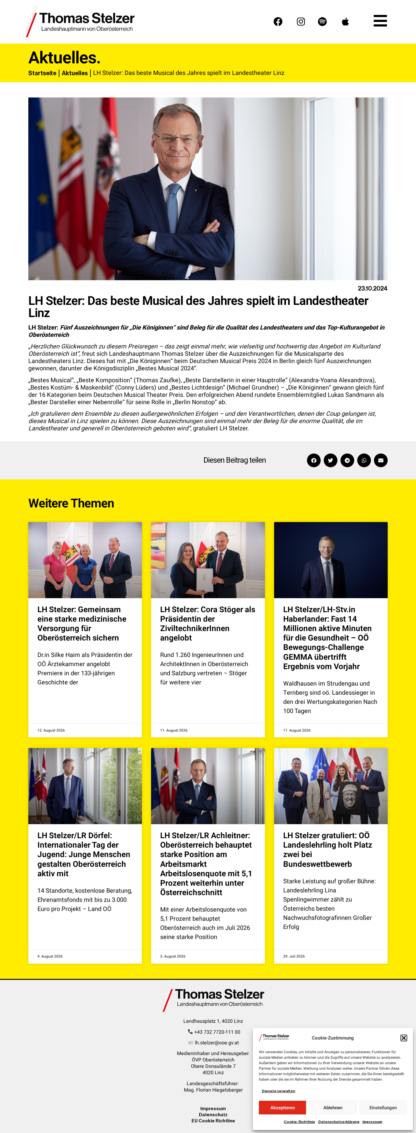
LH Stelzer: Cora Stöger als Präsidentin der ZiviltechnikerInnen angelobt (207, 624)
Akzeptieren (282, 1107)
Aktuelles (75, 73)
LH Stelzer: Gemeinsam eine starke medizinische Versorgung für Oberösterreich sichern (81, 624)
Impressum (372, 1122)
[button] (404, 1038)
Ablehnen (332, 1107)
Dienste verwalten (278, 1091)
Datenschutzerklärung (338, 1122)
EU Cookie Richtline (213, 1120)
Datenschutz (213, 1114)
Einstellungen (383, 1107)
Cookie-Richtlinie (299, 1122)
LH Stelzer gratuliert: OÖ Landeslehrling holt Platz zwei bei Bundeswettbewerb (327, 850)
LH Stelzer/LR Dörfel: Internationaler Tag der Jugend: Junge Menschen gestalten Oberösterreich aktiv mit (83, 855)
